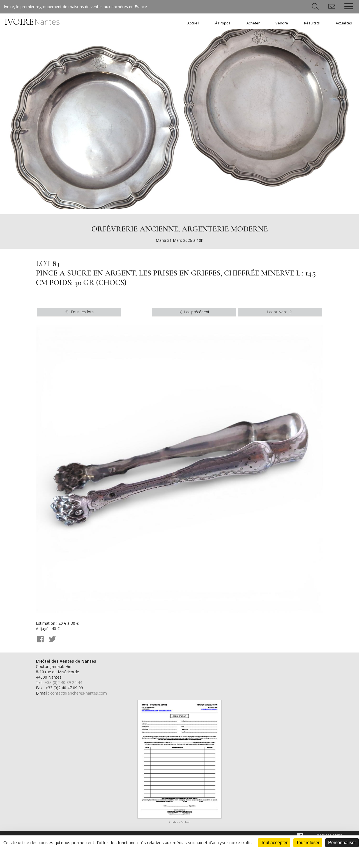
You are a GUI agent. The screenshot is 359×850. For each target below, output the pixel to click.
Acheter (253, 23)
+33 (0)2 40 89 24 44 (63, 682)
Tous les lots (81, 311)
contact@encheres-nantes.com (78, 693)
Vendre (281, 23)
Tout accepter (274, 842)
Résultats (312, 23)
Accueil (193, 23)
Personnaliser (342, 842)
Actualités (344, 23)
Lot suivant (277, 311)
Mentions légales (329, 835)
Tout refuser (307, 842)
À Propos (223, 23)
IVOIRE (32, 21)
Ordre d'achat (179, 822)
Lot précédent (196, 311)
